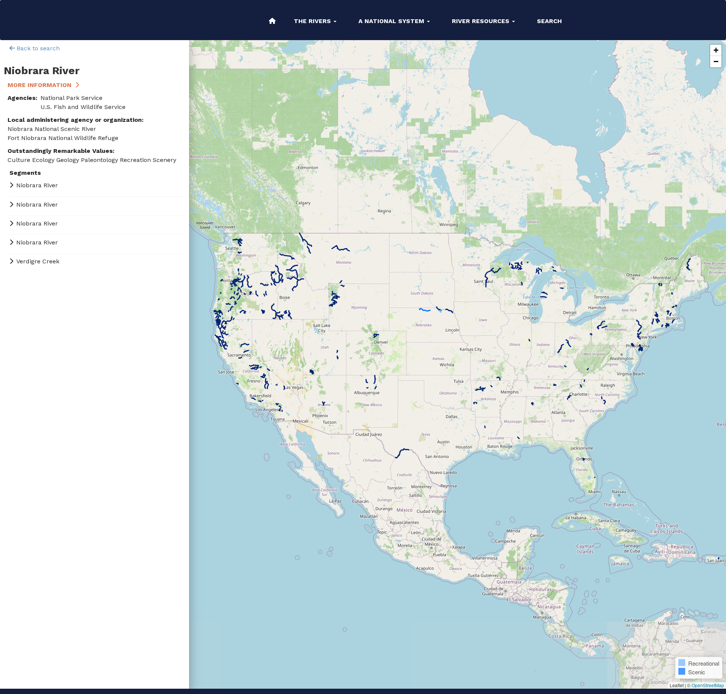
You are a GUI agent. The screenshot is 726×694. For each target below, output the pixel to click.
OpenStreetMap (708, 685)
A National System (392, 21)
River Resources (481, 21)
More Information (39, 85)
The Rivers (313, 21)
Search (549, 21)
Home (272, 21)
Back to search (37, 48)
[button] (715, 50)
